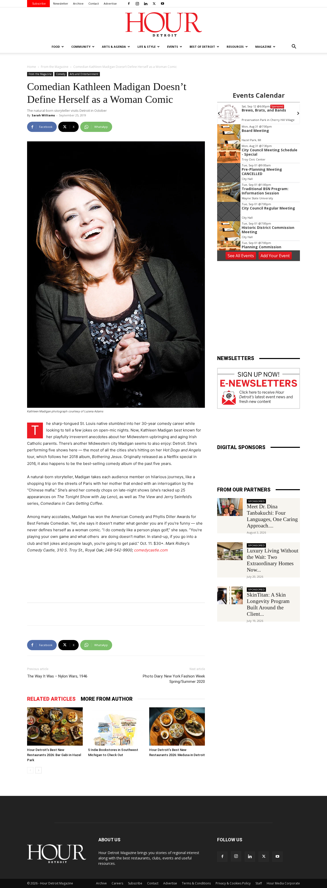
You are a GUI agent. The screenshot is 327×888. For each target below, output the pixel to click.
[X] (154, 3)
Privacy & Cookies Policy (233, 883)
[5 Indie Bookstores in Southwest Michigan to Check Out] (116, 726)
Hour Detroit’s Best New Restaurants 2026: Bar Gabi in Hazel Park (54, 755)
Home (31, 67)
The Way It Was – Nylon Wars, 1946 (57, 676)
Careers (117, 883)
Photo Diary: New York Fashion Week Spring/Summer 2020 (174, 679)
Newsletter (60, 3)
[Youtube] (162, 3)
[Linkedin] (145, 3)
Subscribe (39, 3)
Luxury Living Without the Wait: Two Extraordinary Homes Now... (272, 560)
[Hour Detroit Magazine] (163, 24)
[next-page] (38, 770)
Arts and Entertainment (84, 74)
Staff (258, 883)
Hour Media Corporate (283, 883)
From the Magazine (54, 67)
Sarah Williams (43, 115)
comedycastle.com (151, 550)
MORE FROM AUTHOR (107, 699)
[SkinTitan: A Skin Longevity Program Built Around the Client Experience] (230, 595)
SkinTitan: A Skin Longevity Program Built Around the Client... (268, 604)
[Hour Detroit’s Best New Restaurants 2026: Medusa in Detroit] (177, 726)
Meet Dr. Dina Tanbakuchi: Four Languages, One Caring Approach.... (272, 516)
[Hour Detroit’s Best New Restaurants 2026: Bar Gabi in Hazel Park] (55, 726)
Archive (78, 3)
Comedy (60, 74)
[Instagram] (137, 3)
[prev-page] (30, 770)
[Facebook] (129, 3)
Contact (93, 3)
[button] (294, 47)
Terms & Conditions (196, 883)
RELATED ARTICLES (51, 699)
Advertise (110, 3)
